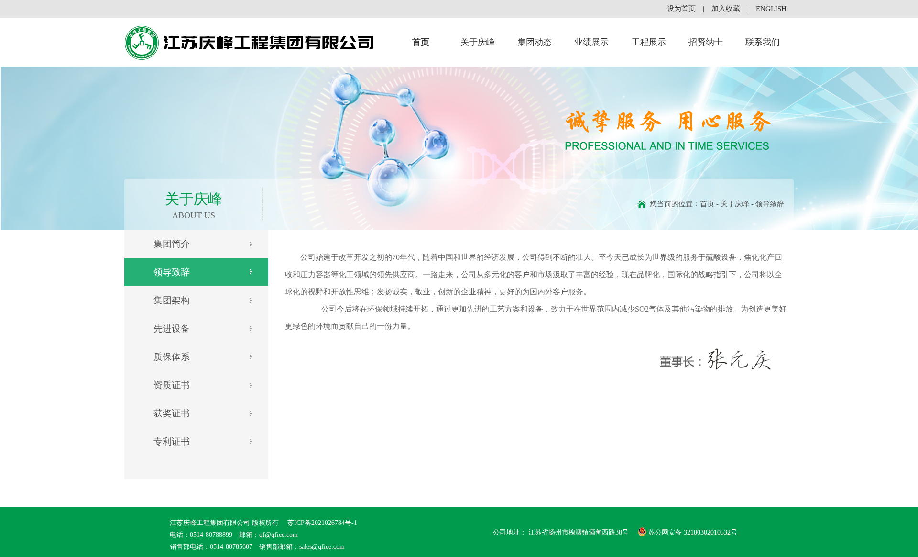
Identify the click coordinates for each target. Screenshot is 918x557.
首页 (420, 42)
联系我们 (762, 42)
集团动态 (534, 42)
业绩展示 (591, 42)
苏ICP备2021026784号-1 (321, 522)
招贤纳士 (705, 42)
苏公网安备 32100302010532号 (692, 532)
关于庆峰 (477, 42)
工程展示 (649, 42)
